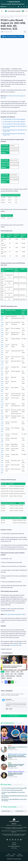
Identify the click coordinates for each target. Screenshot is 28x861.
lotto (15, 673)
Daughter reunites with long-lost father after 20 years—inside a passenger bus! (16, 765)
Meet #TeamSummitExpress (14, 846)
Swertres (3, 678)
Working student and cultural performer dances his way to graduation (15, 774)
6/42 (18, 671)
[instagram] (24, 7)
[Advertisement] (14, 52)
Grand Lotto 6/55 (2, 362)
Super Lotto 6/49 (2, 324)
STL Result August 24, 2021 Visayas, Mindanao (14, 121)
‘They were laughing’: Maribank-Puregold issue (12, 4)
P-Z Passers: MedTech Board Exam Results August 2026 (14, 788)
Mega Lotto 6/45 (2, 318)
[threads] (27, 7)
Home (2, 16)
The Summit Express (16, 858)
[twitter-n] (21, 7)
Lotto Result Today (6, 811)
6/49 (21, 671)
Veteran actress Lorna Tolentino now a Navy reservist (17, 747)
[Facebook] (6, 682)
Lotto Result (20, 673)
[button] (23, 11)
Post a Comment (14, 715)
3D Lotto (13, 671)
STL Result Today (19, 811)
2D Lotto (7, 671)
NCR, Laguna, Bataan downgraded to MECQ (14, 614)
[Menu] (2, 11)
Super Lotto (19, 676)
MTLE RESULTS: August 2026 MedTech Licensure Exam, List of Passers (14, 800)
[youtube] (21, 840)
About (14, 854)
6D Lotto (7, 673)
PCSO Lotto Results (10, 676)
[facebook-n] (18, 7)
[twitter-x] (10, 840)
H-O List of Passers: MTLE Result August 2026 (12, 790)
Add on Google (13, 36)
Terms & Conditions (10, 855)
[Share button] (15, 682)
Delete (10, 708)
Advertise (14, 844)
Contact (19, 854)
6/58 (2, 673)
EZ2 (11, 673)
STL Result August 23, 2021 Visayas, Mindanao (14, 124)
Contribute (14, 842)
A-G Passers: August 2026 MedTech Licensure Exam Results (13, 793)
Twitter (19, 645)
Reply (7, 708)
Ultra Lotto (6, 16)
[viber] (18, 840)
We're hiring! (14, 848)
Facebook (13, 645)
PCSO (2, 676)
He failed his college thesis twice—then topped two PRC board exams (13, 740)
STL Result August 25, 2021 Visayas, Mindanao (14, 119)
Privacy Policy (20, 855)
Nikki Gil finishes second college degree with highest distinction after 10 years (17, 756)
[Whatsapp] (12, 682)
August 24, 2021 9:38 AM (10, 700)
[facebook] (7, 840)
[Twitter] (9, 682)
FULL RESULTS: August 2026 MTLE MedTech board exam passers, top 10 (14, 796)
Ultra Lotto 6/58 (2, 352)
